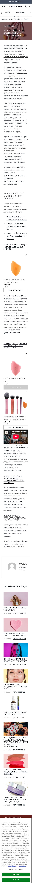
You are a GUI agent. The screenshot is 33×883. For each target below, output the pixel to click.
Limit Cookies (16, 874)
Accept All (16, 879)
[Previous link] (1, 13)
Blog (10, 19)
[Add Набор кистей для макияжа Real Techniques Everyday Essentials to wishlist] (26, 392)
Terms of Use (22, 866)
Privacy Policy (12, 866)
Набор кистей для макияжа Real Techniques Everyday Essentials (17, 236)
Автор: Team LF (19, 718)
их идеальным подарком (18, 123)
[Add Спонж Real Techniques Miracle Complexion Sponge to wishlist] (26, 254)
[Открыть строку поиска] (5, 6)
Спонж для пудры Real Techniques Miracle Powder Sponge (17, 226)
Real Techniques (21, 73)
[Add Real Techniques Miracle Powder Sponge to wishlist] (26, 353)
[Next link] (30, 13)
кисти (13, 87)
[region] (16, 850)
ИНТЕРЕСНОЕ (9, 26)
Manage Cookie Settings (16, 869)
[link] (25, 6)
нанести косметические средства (16, 57)
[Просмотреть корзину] (28, 6)
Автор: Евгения (19, 613)
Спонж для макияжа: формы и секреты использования (14, 170)
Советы (7, 12)
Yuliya (22, 564)
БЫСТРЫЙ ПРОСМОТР (16, 290)
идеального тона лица (12, 333)
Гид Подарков (20, 12)
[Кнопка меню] (2, 6)
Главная (4, 19)
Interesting (17, 19)
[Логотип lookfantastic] (15, 6)
